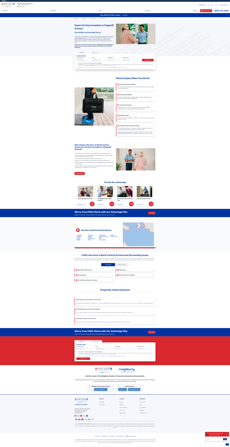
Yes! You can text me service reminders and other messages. (90, 63)
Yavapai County (114, 236)
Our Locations (143, 407)
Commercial (95, 52)
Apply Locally (122, 412)
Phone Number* (110, 57)
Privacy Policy (91, 65)
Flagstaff (78, 239)
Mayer (89, 239)
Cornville (79, 237)
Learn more (80, 204)
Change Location (22, 6)
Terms (87, 65)
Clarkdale (79, 236)
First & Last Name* (80, 57)
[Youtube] (81, 416)
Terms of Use (97, 436)
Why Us (121, 402)
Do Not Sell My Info (120, 436)
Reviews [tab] (216, 5)
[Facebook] (75, 416)
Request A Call (148, 60)
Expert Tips (142, 402)
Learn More (151, 213)
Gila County (90, 235)
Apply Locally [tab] (210, 5)
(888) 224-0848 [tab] (221, 11)
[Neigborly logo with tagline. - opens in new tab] (127, 370)
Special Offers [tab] (225, 5)
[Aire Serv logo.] (8, 5)
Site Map (142, 410)
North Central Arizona (103, 236)
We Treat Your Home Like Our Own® (124, 199)
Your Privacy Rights (131, 436)
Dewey (78, 238)
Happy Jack (90, 236)
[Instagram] (78, 416)
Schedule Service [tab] (207, 10)
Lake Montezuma (91, 238)
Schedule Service (80, 173)
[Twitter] (84, 416)
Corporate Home (143, 412)
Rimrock (112, 235)
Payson (100, 237)
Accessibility (111, 436)
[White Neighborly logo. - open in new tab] (3, 0)
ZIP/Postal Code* (125, 57)
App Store (123, 389)
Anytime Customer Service (144, 198)
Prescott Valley (102, 239)
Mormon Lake (102, 235)
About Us (121, 404)
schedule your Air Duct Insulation (104, 44)
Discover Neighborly (100, 389)
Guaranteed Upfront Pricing (85, 198)
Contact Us (122, 410)
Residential (82, 52)
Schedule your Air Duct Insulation (125, 132)
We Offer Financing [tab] (202, 5)
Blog (141, 404)
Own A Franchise (123, 407)
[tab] (100, 11)
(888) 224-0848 (81, 404)
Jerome (89, 237)
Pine (100, 238)
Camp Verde (79, 235)
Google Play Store (135, 389)
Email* (93, 57)
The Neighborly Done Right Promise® (104, 199)
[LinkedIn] (87, 416)
